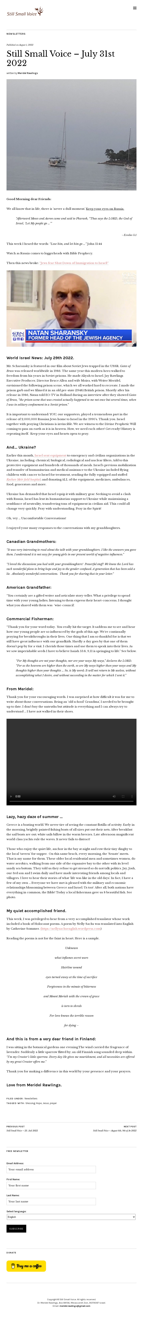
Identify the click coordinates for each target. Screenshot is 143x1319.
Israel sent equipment (50, 455)
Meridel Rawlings (28, 73)
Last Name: (13, 1195)
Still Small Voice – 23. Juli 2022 (22, 1128)
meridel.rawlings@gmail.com (75, 1306)
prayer (53, 1103)
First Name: (13, 1179)
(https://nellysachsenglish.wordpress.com (70, 928)
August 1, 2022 (26, 45)
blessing (30, 1103)
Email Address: (15, 1163)
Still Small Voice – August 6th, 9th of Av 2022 (114, 1128)
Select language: (16, 1211)
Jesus (46, 1103)
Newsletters (16, 33)
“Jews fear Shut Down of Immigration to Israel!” (74, 263)
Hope (39, 1103)
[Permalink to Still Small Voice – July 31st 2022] (71, 189)
